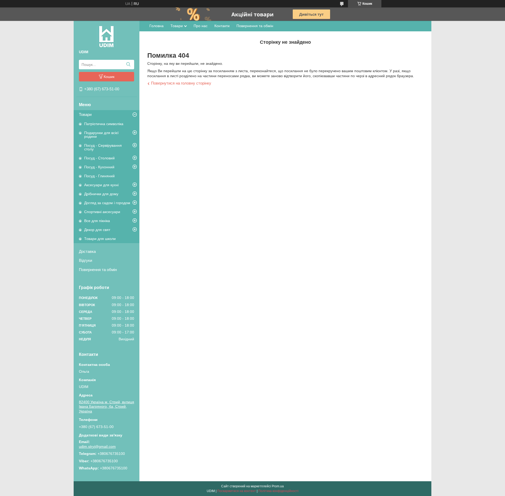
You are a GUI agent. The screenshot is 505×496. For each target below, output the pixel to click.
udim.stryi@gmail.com (97, 446)
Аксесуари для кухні (101, 185)
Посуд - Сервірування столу (103, 147)
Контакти (222, 26)
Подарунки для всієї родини (101, 135)
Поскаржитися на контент (236, 491)
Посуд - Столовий (99, 158)
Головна (156, 26)
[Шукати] (128, 64)
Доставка (87, 251)
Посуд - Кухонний (99, 167)
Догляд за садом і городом (107, 203)
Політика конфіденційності (278, 491)
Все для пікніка (97, 221)
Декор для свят (97, 230)
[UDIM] (106, 36)
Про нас (201, 26)
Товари (85, 114)
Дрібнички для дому (101, 194)
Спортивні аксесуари (102, 212)
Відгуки (85, 260)
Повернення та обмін (98, 269)
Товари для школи (100, 239)
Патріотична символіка (103, 124)
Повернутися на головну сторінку (181, 83)
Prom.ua (278, 486)
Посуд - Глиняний (99, 176)
